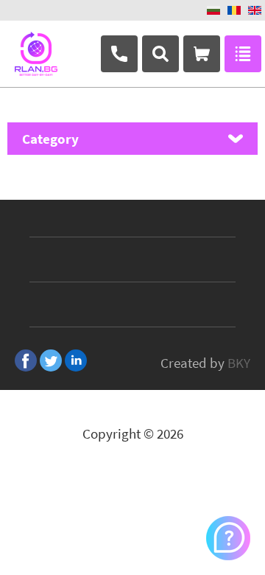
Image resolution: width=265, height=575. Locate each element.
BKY (238, 363)
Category (50, 138)
